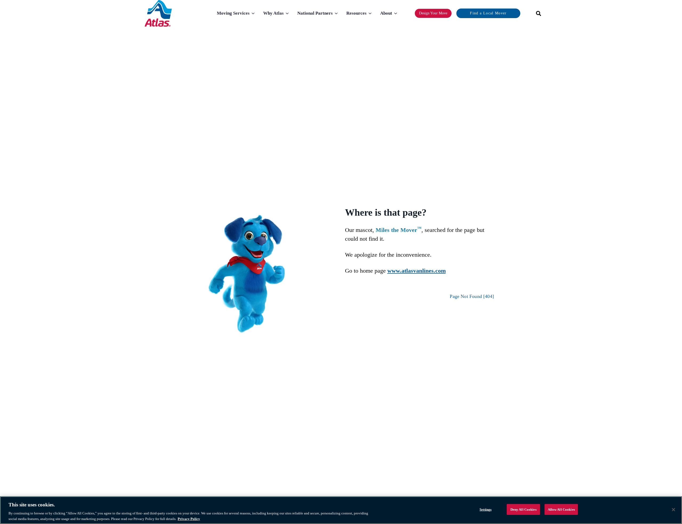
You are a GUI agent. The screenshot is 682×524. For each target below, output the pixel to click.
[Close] (673, 509)
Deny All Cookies (523, 509)
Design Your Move (433, 13)
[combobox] (536, 13)
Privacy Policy (189, 519)
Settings (486, 509)
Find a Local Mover (488, 13)
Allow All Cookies (561, 509)
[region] (341, 510)
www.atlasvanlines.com (416, 270)
